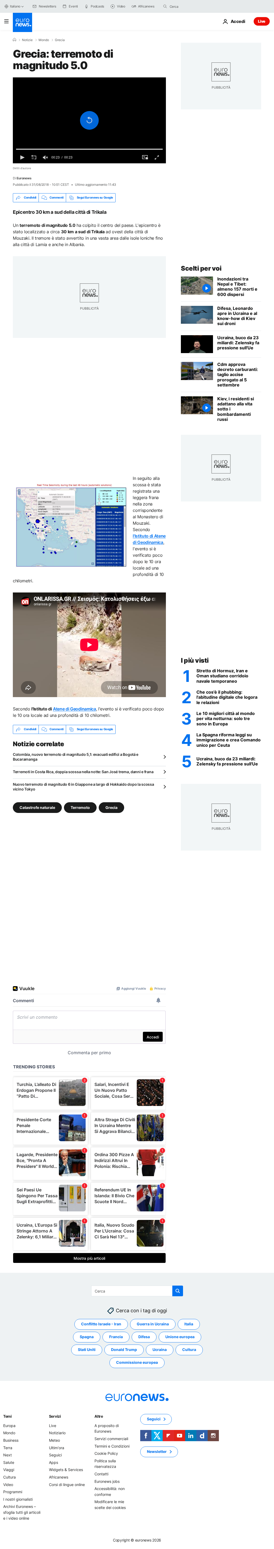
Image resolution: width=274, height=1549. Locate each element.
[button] (89, 120)
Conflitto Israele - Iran (101, 1324)
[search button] (165, 6)
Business (10, 1440)
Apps (53, 1462)
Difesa (144, 1336)
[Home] (14, 40)
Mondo (44, 40)
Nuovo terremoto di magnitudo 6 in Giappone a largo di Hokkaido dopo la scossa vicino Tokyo (83, 786)
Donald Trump (124, 1349)
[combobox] (192, 6)
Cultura (189, 1349)
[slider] (89, 149)
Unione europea (180, 1336)
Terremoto (80, 807)
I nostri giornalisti (18, 1499)
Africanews (58, 1477)
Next (7, 1455)
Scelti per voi (201, 268)
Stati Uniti (87, 1349)
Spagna (87, 1336)
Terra (7, 1447)
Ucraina (160, 1349)
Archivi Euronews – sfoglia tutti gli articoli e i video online (21, 1512)
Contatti (101, 1474)
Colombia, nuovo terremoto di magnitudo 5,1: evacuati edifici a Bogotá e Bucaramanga (75, 756)
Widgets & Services (66, 1469)
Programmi (12, 1491)
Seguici (55, 1455)
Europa (9, 1425)
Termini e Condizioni (112, 1446)
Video (8, 1484)
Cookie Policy (106, 1453)
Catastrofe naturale (37, 807)
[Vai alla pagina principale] (22, 22)
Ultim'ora (56, 1447)
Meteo (54, 1440)
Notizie (27, 40)
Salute (8, 1462)
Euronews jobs (107, 1481)
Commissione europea (137, 1362)
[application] (89, 120)
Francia (116, 1336)
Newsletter (157, 1451)
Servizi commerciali (111, 1438)
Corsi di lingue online (67, 1484)
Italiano (15, 6)
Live (261, 21)
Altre (98, 1416)
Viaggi (8, 1469)
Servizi (55, 1416)
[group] (45, 157)
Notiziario (57, 1433)
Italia (188, 1324)
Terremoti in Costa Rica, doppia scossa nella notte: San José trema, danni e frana (83, 771)
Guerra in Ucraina (153, 1324)
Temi (7, 1416)
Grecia (60, 40)
